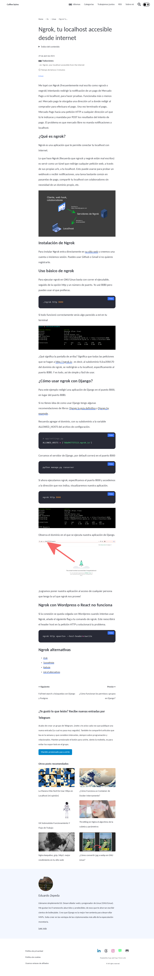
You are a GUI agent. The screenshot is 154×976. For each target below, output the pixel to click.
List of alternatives (51, 672)
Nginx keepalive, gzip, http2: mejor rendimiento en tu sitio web (54, 857)
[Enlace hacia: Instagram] (113, 951)
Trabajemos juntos (106, 4)
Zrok (45, 658)
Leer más (42, 928)
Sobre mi (130, 4)
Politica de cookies (33, 957)
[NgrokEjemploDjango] (77, 519)
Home (40, 19)
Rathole (46, 667)
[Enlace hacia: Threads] (106, 951)
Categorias (89, 4)
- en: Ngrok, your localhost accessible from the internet (61, 65)
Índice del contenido (50, 47)
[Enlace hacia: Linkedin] (98, 951)
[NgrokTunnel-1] (77, 563)
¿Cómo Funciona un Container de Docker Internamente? (94, 793)
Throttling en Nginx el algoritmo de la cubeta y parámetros (96, 824)
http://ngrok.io (64, 362)
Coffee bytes (13, 4)
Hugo (109, 958)
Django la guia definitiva (82, 408)
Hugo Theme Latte (120, 958)
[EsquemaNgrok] (77, 214)
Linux (53, 19)
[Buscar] (139, 4)
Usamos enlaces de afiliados (37, 963)
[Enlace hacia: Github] (127, 951)
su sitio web (91, 252)
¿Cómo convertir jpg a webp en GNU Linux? (96, 857)
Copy (111, 299)
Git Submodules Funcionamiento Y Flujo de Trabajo (54, 825)
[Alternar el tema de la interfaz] (146, 4)
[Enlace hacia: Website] (120, 951)
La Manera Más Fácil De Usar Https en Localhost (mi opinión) (55, 793)
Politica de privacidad (34, 951)
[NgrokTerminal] (77, 338)
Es (47, 19)
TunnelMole (48, 663)
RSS (120, 4)
